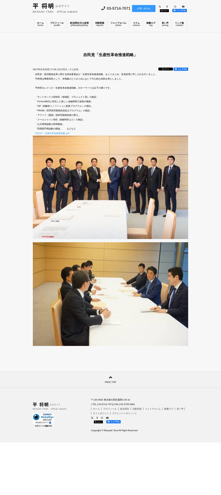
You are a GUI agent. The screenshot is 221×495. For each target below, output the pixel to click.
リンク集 (179, 24)
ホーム (40, 24)
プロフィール (57, 24)
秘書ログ (150, 24)
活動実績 (99, 24)
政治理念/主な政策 (79, 24)
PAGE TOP (110, 382)
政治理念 (124, 409)
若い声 (165, 24)
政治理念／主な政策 (68, 69)
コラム (136, 24)
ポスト (165, 11)
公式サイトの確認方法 (43, 426)
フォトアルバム (118, 24)
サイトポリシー (101, 413)
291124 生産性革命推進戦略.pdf (52, 133)
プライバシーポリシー (123, 413)
